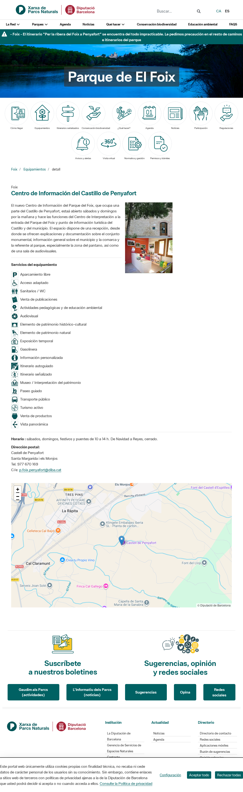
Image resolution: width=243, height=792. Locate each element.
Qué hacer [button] (113, 24)
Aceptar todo (199, 775)
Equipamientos (34, 169)
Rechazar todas (229, 775)
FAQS (233, 24)
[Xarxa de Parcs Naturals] (55, 9)
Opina (185, 692)
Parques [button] (38, 24)
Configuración (170, 775)
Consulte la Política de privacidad (126, 783)
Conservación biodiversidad (157, 24)
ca (218, 11)
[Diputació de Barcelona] (47, 726)
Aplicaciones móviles (214, 745)
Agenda (65, 24)
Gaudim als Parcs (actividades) (33, 692)
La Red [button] (11, 24)
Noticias (88, 24)
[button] (122, 540)
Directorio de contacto (215, 733)
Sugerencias (146, 692)
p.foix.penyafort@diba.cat (40, 469)
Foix (14, 169)
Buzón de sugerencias (215, 752)
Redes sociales (219, 692)
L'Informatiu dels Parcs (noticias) (92, 692)
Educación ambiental (202, 24)
